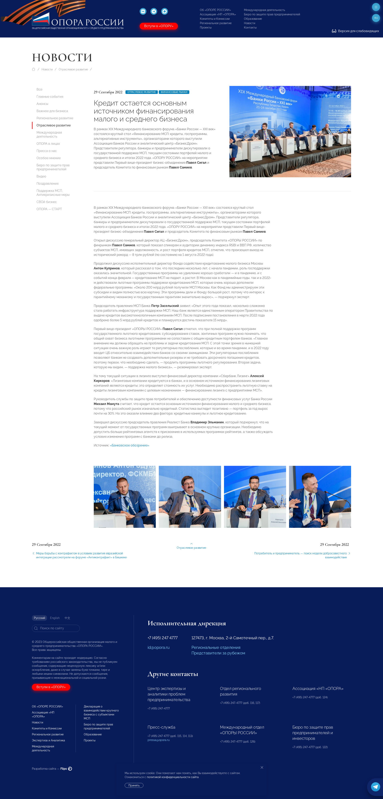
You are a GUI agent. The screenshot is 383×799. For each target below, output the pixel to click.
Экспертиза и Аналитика (48, 740)
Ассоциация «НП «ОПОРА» (218, 14)
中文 (67, 618)
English (55, 618)
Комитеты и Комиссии (215, 18)
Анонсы (42, 104)
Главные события (50, 97)
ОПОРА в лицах (48, 144)
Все (39, 89)
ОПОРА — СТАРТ (49, 209)
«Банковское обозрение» (129, 445)
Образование (253, 18)
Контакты (250, 27)
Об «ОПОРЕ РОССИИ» (215, 10)
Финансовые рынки (174, 92)
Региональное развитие (216, 23)
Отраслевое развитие (73, 69)
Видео (41, 176)
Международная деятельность (264, 10)
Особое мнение (49, 158)
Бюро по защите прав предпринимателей (272, 14)
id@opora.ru (159, 647)
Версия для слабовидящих (358, 31)
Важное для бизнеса (52, 111)
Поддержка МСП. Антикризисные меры (53, 193)
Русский (39, 618)
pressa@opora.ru (159, 740)
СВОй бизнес (47, 202)
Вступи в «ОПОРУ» (158, 26)
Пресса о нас (47, 151)
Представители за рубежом (218, 653)
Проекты (205, 27)
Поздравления (47, 183)
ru (376, 18)
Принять (134, 785)
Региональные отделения (216, 647)
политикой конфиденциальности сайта (173, 777)
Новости (249, 23)
